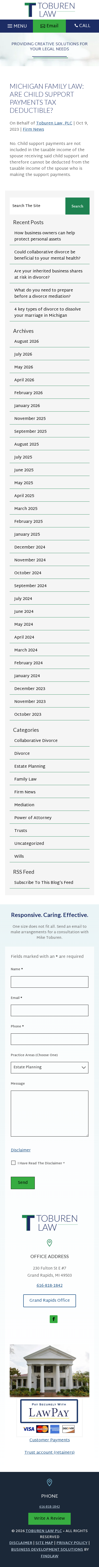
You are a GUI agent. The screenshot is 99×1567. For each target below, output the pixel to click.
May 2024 (23, 624)
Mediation (24, 805)
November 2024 (30, 560)
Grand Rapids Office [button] (49, 1300)
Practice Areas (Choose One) (34, 1055)
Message (18, 1084)
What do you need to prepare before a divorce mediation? (43, 293)
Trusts (20, 831)
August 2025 (26, 444)
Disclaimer (21, 1150)
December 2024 (29, 547)
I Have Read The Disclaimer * (41, 1163)
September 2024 (30, 586)
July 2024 (23, 599)
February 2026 (28, 393)
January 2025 (27, 534)
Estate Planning (29, 766)
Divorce (22, 754)
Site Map (44, 1543)
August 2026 (26, 341)
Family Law (25, 779)
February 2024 (28, 663)
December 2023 (29, 689)
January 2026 (27, 406)
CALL (84, 26)
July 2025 (23, 457)
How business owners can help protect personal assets (44, 236)
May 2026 (23, 367)
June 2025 (23, 470)
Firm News (33, 129)
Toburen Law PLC (44, 1531)
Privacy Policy (71, 1543)
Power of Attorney (33, 818)
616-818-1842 (50, 1286)
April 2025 (24, 496)
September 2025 (30, 432)
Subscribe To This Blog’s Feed (43, 883)
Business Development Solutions (47, 1550)
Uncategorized (29, 844)
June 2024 (24, 612)
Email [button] (52, 26)
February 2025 (28, 522)
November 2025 (30, 419)
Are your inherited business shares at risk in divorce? (48, 274)
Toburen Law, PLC (54, 123)
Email (16, 998)
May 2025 (23, 483)
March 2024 (26, 650)
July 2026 (23, 354)
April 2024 (24, 637)
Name (17, 969)
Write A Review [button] (49, 1518)
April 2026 (24, 380)
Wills (19, 856)
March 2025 (25, 509)
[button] (16, 24)
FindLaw (49, 1556)
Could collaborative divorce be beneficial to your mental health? (47, 255)
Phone (17, 1027)
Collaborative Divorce (36, 741)
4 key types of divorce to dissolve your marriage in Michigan (47, 313)
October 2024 (27, 573)
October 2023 (27, 714)
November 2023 (30, 702)
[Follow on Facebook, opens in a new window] (54, 1319)
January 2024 (27, 676)
